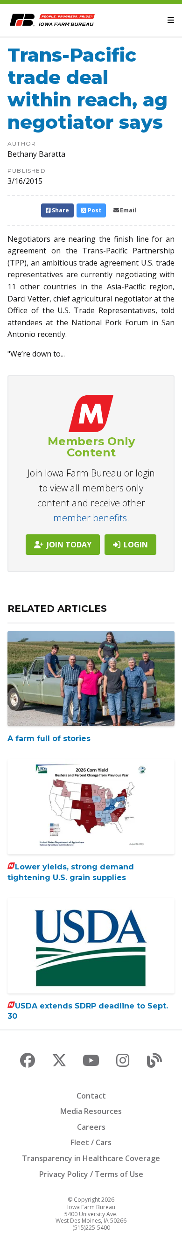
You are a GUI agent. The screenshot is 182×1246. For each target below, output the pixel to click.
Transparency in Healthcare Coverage (91, 1158)
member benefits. (91, 517)
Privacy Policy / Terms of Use (91, 1174)
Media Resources (91, 1111)
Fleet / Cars (91, 1142)
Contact (91, 1096)
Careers (91, 1127)
